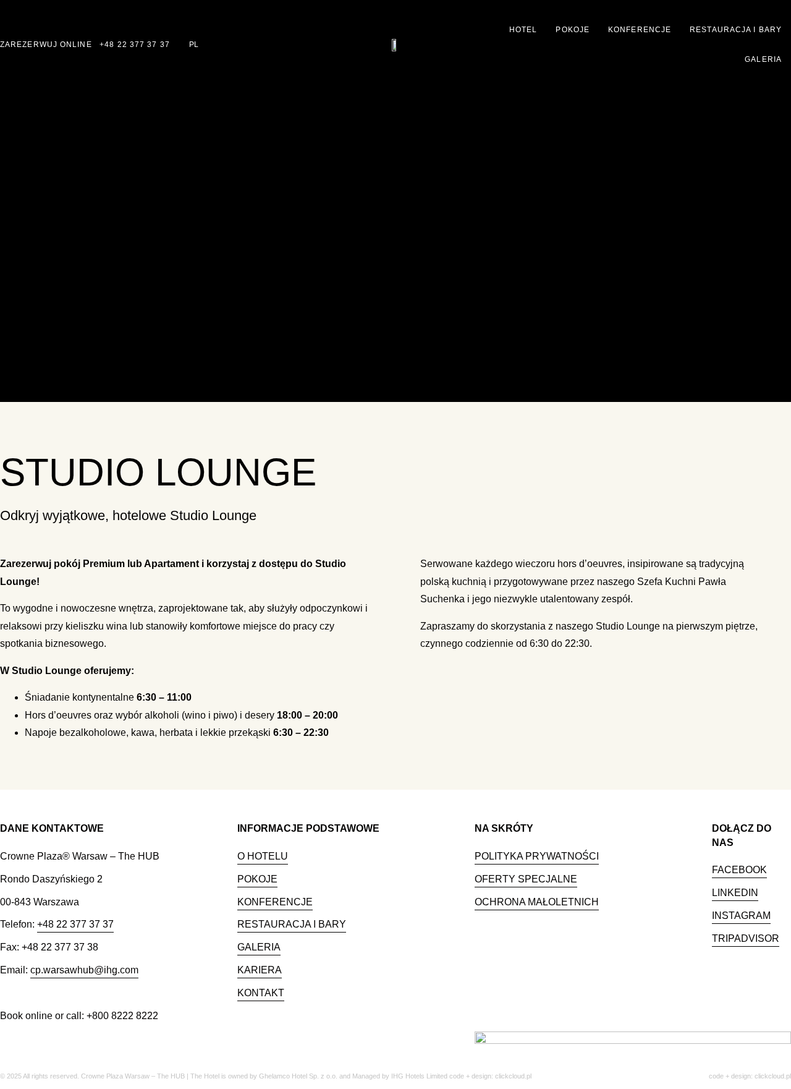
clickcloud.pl (773, 1076)
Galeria (763, 59)
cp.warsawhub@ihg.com (84, 970)
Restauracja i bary (736, 29)
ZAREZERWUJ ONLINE (46, 44)
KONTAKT (260, 993)
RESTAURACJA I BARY (291, 924)
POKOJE (257, 879)
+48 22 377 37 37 (134, 44)
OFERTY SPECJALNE (526, 879)
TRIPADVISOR (745, 938)
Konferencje (639, 29)
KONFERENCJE (275, 902)
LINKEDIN (735, 892)
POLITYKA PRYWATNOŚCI (537, 856)
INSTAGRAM (741, 915)
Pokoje (573, 29)
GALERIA (259, 947)
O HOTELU (262, 856)
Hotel (523, 29)
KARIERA (259, 970)
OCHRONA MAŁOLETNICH (537, 902)
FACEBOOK (739, 870)
